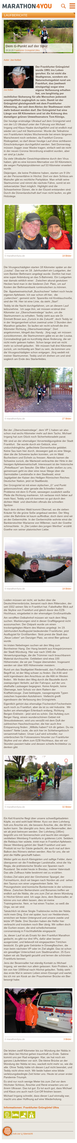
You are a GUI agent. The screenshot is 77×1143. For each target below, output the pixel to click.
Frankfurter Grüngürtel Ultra (26, 50)
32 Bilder (66, 807)
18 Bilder (66, 256)
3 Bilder (67, 1039)
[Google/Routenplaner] (32, 1115)
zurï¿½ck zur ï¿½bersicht (20, 1133)
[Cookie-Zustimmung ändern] (7, 1131)
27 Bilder (66, 418)
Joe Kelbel (15, 60)
